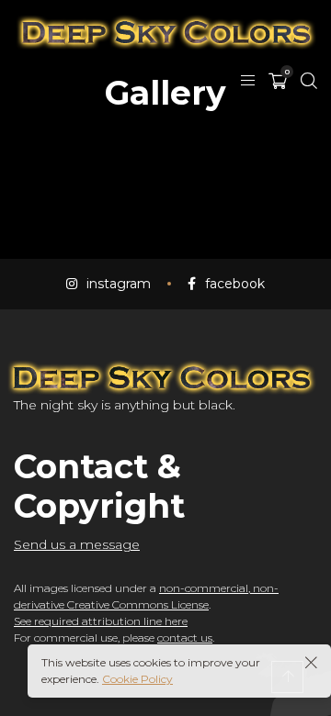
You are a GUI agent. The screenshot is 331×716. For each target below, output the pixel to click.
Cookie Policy (137, 679)
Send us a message (77, 544)
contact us (184, 637)
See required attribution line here (101, 621)
